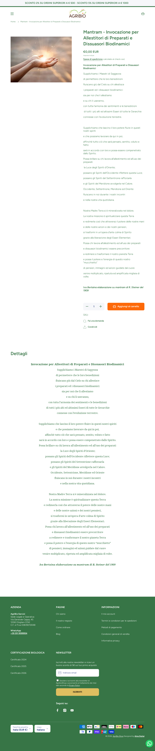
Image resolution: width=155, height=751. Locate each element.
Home (13, 22)
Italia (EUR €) (20, 729)
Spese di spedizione (93, 59)
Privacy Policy (74, 685)
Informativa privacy (110, 640)
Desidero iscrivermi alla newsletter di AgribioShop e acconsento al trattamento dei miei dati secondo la (76, 683)
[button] (142, 13)
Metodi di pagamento (111, 627)
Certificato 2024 (18, 659)
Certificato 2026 (18, 673)
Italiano (41, 729)
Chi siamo (60, 614)
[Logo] (77, 14)
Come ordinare (63, 627)
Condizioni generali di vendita (115, 634)
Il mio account (108, 614)
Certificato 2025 (18, 666)
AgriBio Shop (118, 736)
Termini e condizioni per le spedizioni (119, 620)
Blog (58, 634)
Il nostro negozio (64, 620)
